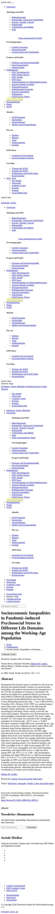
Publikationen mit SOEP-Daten (25, 173)
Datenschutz (11, 900)
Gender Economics (20, 47)
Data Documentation (20, 92)
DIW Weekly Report (20, 75)
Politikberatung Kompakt (22, 89)
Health (30, 783)
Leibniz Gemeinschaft (15, 886)
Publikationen (12, 647)
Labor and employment (44, 783)
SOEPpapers (17, 94)
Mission (15, 138)
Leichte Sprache (13, 601)
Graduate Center (19, 185)
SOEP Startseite (18, 117)
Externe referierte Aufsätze (23, 84)
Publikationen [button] (12, 70)
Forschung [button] (10, 7)
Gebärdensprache (13, 599)
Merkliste (18, 410)
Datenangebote (18, 67)
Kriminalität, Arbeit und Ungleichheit (27, 20)
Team (14, 140)
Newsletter (5, 832)
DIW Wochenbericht (20, 72)
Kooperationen (18, 176)
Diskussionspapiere (20, 87)
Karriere (15, 188)
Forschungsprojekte (20, 65)
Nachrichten (17, 120)
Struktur (15, 135)
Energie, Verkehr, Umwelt (23, 22)
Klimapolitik (17, 25)
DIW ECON (11, 890)
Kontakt (15, 145)
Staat (14, 29)
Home (9, 644)
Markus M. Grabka (39, 664)
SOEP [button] (9, 107)
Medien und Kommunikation (24, 124)
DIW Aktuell (17, 77)
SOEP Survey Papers (21, 96)
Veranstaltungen (13, 102)
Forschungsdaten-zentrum (23, 158)
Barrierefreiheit (12, 895)
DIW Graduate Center (15, 888)
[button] (6, 2)
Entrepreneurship (19, 49)
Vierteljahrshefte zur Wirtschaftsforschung (29, 82)
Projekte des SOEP (20, 171)
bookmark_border (8, 203)
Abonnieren (31, 827)
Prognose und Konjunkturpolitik (25, 62)
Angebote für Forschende (22, 155)
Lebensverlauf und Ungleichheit (25, 52)
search (3, 2)
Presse (9, 104)
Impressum (11, 897)
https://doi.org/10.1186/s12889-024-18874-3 (19, 800)
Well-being (12, 783)
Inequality (22, 783)
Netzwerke (16, 183)
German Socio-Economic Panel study (27, 779)
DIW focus (16, 79)
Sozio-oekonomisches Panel (30, 38)
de (12, 383)
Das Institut (16, 181)
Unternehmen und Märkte (23, 27)
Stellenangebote (18, 142)
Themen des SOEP (20, 168)
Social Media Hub (19, 193)
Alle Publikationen (14, 99)
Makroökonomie (19, 17)
